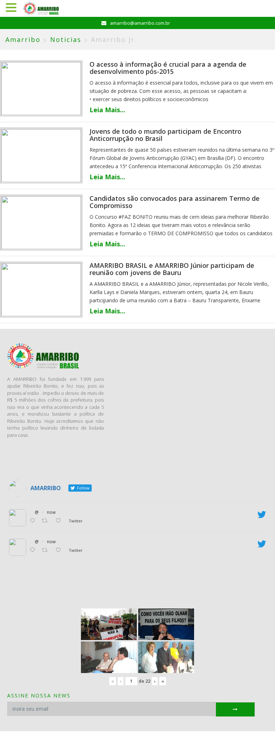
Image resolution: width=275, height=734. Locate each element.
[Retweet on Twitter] (46, 521)
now (51, 512)
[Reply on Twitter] (34, 521)
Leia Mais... (107, 109)
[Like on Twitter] (60, 521)
